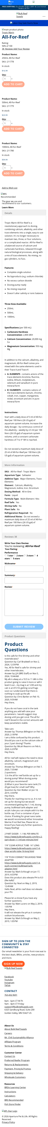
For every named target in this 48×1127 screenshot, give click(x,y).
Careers (8, 1033)
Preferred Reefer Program (17, 1060)
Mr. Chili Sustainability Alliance (19, 1037)
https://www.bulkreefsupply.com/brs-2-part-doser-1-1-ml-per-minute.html (23, 838)
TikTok (7, 985)
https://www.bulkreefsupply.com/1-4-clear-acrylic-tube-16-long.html (22, 850)
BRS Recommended (13, 1100)
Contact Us (9, 1056)
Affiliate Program (12, 1041)
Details (8, 213)
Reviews (11, 536)
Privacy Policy (8, 1122)
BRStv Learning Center (15, 1087)
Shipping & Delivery (13, 1073)
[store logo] (24, 15)
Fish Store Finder (12, 1104)
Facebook (9, 976)
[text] (24, 46)
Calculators (9, 1095)
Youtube (8, 979)
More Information (14, 465)
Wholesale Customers (15, 1077)
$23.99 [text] (5, 115)
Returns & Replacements (16, 1064)
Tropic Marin (8, 32)
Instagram (9, 982)
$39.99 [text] (5, 159)
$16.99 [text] (5, 70)
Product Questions (15, 636)
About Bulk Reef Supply (15, 1029)
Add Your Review (21, 48)
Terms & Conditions (13, 1046)
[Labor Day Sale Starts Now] (24, 23)
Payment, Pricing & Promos (17, 1068)
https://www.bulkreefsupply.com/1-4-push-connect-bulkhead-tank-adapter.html (22, 865)
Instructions (10, 1091)
